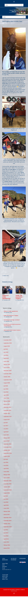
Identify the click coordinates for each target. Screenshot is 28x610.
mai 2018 (6, 392)
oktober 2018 (7, 376)
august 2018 (7, 382)
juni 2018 (6, 389)
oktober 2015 (7, 486)
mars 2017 (6, 434)
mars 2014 (6, 542)
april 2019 (6, 358)
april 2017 (6, 431)
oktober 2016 (7, 450)
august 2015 (7, 493)
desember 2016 (7, 444)
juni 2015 (6, 499)
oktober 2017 (7, 413)
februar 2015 (7, 511)
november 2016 (7, 447)
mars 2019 (6, 361)
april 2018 (6, 395)
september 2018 (8, 379)
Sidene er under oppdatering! (11, 311)
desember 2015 (7, 480)
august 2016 (7, 456)
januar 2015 (7, 514)
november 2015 (7, 483)
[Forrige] (3, 293)
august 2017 (7, 419)
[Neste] (24, 293)
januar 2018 (7, 404)
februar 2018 (7, 401)
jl (2, 26)
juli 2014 (6, 529)
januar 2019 (7, 367)
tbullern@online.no (6, 569)
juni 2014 (6, 532)
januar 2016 (7, 477)
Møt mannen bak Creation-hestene (12, 330)
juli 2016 (6, 459)
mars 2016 (6, 471)
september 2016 (8, 453)
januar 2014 (7, 548)
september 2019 (8, 343)
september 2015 (8, 490)
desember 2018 (7, 370)
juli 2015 (6, 496)
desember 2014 (7, 517)
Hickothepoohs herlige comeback (12, 319)
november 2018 (7, 373)
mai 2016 (6, 465)
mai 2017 (6, 428)
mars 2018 (6, 398)
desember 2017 (7, 407)
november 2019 (7, 340)
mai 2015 (6, 502)
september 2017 (8, 416)
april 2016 (6, 468)
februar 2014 (7, 545)
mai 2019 (6, 355)
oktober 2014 (7, 523)
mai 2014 (6, 535)
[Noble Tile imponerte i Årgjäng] (21, 289)
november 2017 (7, 410)
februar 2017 (7, 438)
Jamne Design (14, 590)
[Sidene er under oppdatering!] (7, 289)
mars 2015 (6, 508)
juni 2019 (6, 352)
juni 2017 (6, 425)
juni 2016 (6, 462)
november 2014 (7, 520)
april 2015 (6, 505)
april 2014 (6, 539)
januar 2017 (7, 441)
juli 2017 (6, 422)
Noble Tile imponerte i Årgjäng (19, 297)
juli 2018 (6, 385)
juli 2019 (6, 349)
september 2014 (8, 526)
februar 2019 (7, 364)
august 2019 (7, 346)
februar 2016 (7, 474)
